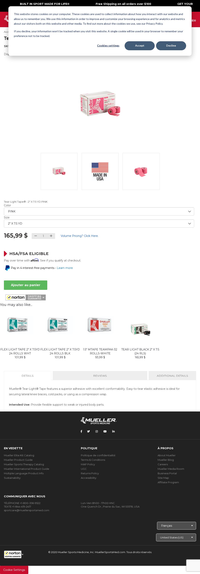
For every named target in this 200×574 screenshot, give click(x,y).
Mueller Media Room (171, 468)
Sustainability (12, 477)
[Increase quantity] (51, 236)
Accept (139, 45)
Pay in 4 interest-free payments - (42, 268)
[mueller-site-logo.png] (99, 420)
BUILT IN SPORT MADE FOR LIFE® (45, 4)
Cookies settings (108, 45)
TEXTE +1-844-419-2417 (17, 506)
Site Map (163, 477)
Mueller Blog (166, 459)
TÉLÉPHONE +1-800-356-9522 (22, 503)
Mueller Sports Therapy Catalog (24, 464)
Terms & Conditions (93, 459)
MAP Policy (88, 464)
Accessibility (88, 477)
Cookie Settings (14, 570)
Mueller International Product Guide (26, 468)
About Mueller (167, 455)
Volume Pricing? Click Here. (79, 236)
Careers (163, 464)
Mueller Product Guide (18, 459)
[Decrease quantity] (36, 236)
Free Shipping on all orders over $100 (123, 4)
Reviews (100, 375)
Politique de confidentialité (98, 455)
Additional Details (172, 375)
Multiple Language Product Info (24, 473)
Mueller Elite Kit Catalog (19, 455)
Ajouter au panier (25, 285)
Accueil (8, 31)
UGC (84, 468)
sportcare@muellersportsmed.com (26, 510)
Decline (171, 45)
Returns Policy (90, 473)
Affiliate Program (168, 482)
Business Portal (167, 473)
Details (28, 377)
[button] (13, 554)
